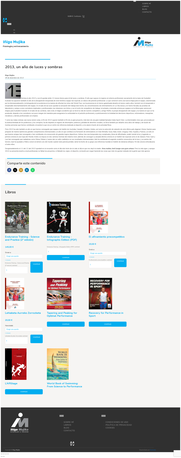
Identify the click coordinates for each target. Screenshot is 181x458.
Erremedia (153, 450)
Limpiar (8, 260)
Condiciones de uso (117, 422)
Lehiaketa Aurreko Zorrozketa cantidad (16, 336)
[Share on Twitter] (15, 170)
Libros (67, 425)
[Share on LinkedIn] (27, 170)
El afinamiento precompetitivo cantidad (100, 260)
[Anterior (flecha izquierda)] (2, 456)
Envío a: (91, 249)
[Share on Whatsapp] (33, 170)
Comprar (36, 264)
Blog (66, 428)
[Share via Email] (21, 170)
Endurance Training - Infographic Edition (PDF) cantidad (63, 247)
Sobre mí (69, 422)
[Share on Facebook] (9, 170)
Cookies (110, 428)
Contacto (147, 12)
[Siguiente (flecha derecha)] (4, 456)
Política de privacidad (119, 425)
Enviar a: (8, 252)
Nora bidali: (9, 325)
